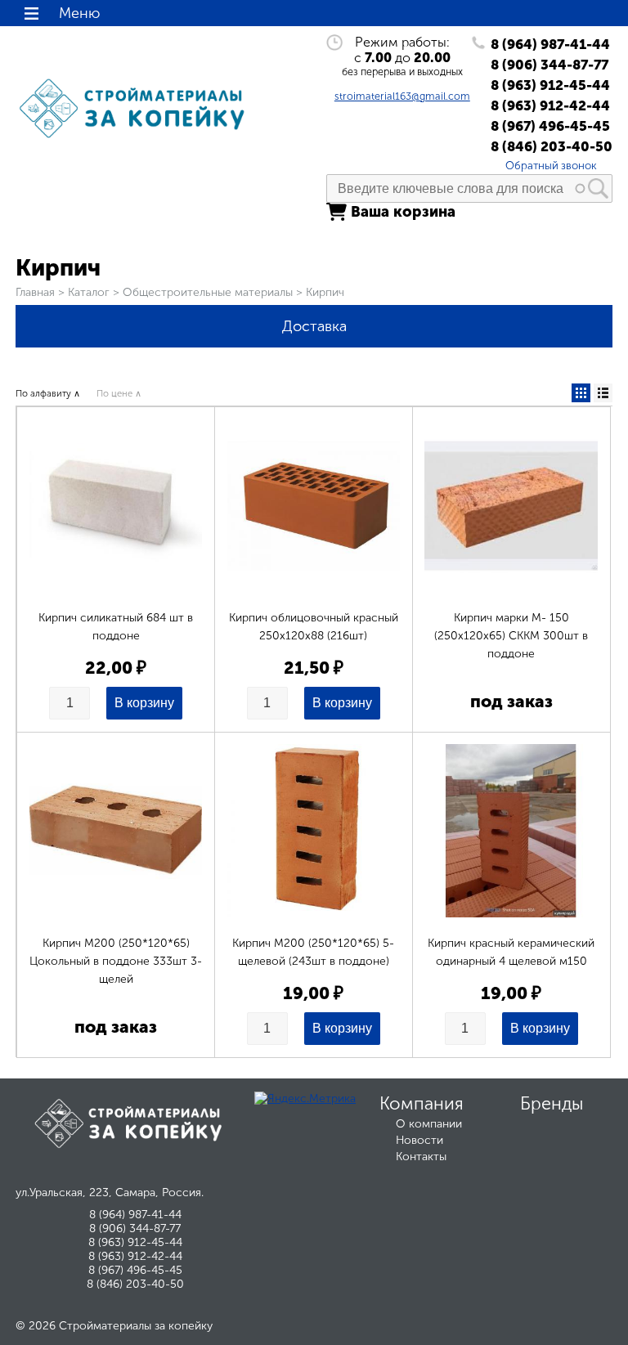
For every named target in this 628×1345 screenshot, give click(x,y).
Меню (79, 13)
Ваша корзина (403, 212)
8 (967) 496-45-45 (550, 126)
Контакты (421, 1156)
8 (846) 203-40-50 (551, 146)
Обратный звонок (551, 165)
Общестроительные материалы (208, 292)
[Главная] (135, 139)
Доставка (314, 326)
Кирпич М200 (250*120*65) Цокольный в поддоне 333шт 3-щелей (115, 961)
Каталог (89, 292)
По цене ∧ (118, 393)
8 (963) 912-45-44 (550, 85)
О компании (429, 1124)
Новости (419, 1140)
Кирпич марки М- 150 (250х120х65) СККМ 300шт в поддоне (511, 636)
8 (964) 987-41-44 (550, 44)
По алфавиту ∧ (48, 393)
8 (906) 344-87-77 (549, 64)
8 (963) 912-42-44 (550, 105)
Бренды (551, 1103)
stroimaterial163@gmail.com (402, 96)
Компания (421, 1103)
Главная (35, 292)
